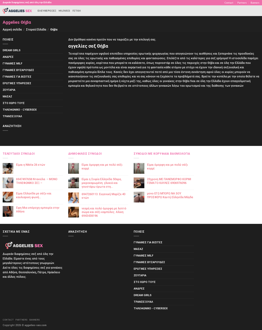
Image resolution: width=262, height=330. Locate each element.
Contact (228, 2)
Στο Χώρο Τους (14, 103)
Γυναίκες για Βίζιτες (17, 76)
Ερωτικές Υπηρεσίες (17, 83)
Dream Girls (11, 50)
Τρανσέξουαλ (12, 116)
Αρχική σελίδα (12, 29)
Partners (242, 2)
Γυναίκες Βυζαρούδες (18, 70)
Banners (255, 2)
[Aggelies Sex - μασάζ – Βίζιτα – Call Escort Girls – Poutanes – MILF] (17, 10)
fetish (77, 10)
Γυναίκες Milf (12, 63)
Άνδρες (8, 57)
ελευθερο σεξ (47, 10)
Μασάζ (7, 96)
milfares (64, 10)
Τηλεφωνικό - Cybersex (20, 109)
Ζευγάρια (9, 90)
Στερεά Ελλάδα (36, 29)
